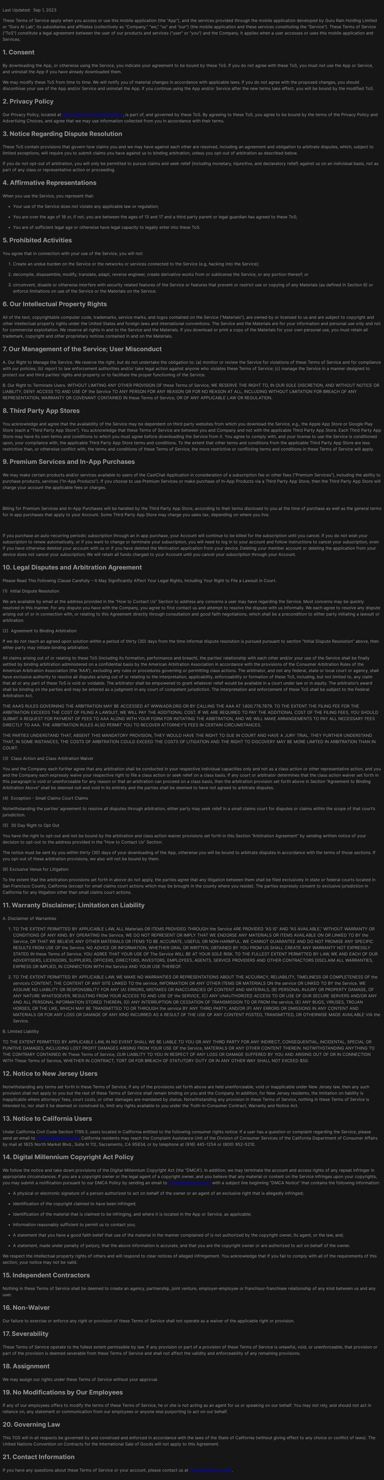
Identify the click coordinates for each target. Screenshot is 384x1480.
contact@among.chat (58, 1138)
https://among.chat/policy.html (92, 114)
